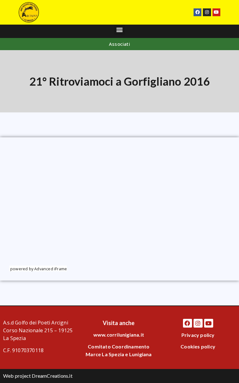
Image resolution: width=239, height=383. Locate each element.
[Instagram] (207, 12)
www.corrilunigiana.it (118, 335)
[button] (119, 30)
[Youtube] (216, 12)
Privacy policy (198, 335)
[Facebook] (197, 12)
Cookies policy (197, 346)
